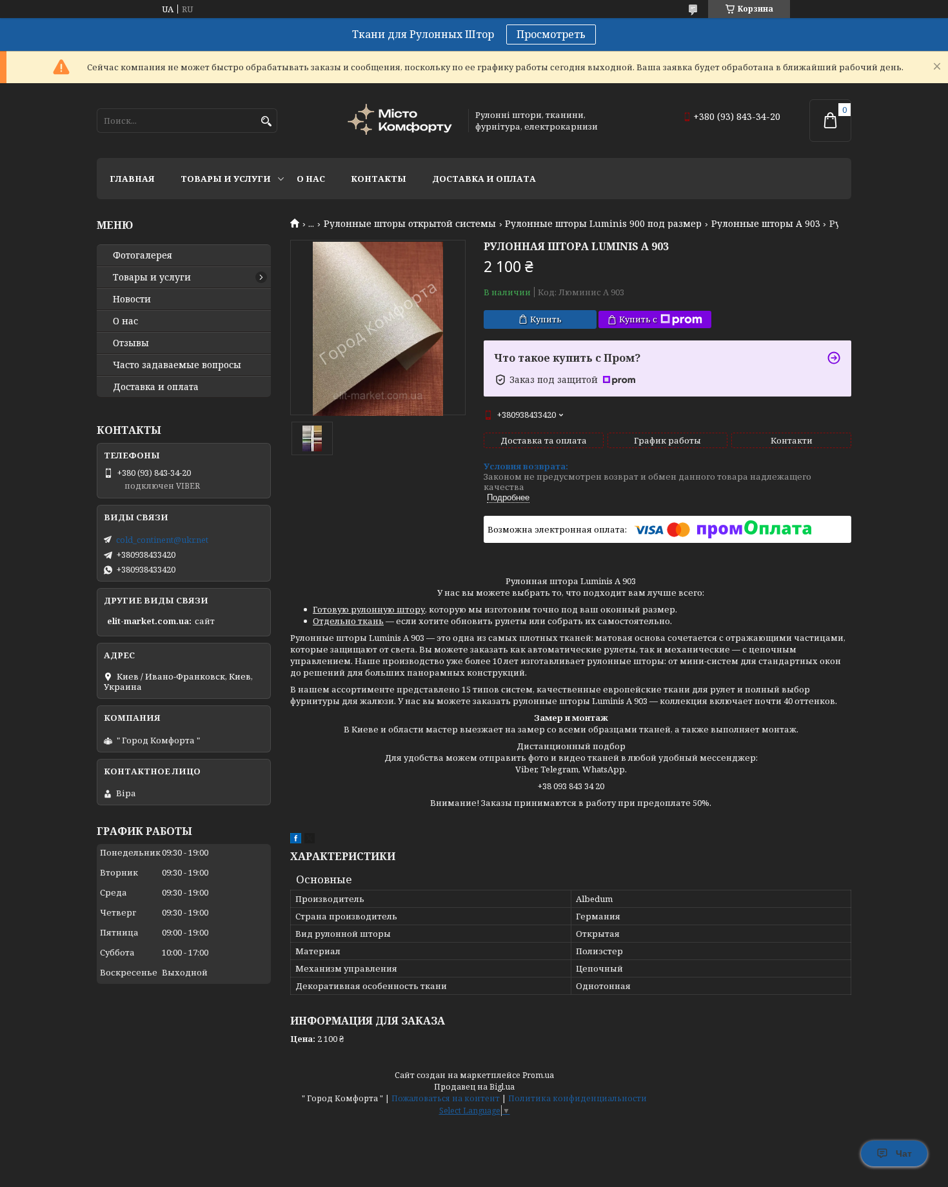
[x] (309, 840)
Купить (546, 319)
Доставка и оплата (484, 178)
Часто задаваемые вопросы (177, 365)
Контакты (378, 178)
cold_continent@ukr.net (162, 540)
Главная (132, 178)
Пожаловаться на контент (445, 1098)
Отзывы (131, 343)
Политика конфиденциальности (577, 1098)
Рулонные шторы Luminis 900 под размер (603, 224)
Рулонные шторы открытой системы (410, 224)
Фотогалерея (142, 255)
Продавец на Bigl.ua (474, 1086)
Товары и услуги (226, 178)
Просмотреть (551, 34)
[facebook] (295, 840)
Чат (904, 1153)
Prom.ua (538, 1075)
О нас (311, 178)
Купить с (638, 319)
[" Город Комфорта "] (402, 121)
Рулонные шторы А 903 (765, 224)
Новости (132, 299)
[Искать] (266, 121)
